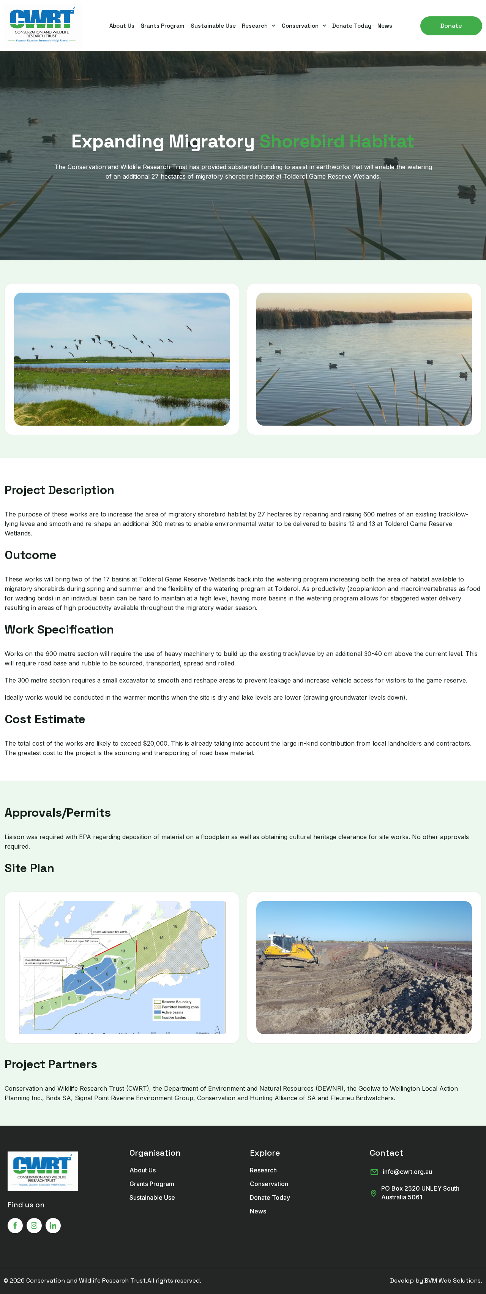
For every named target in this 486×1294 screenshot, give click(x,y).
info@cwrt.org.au (407, 1171)
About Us (121, 25)
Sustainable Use (213, 25)
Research (255, 25)
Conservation (300, 25)
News (384, 25)
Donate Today (351, 25)
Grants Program (162, 25)
